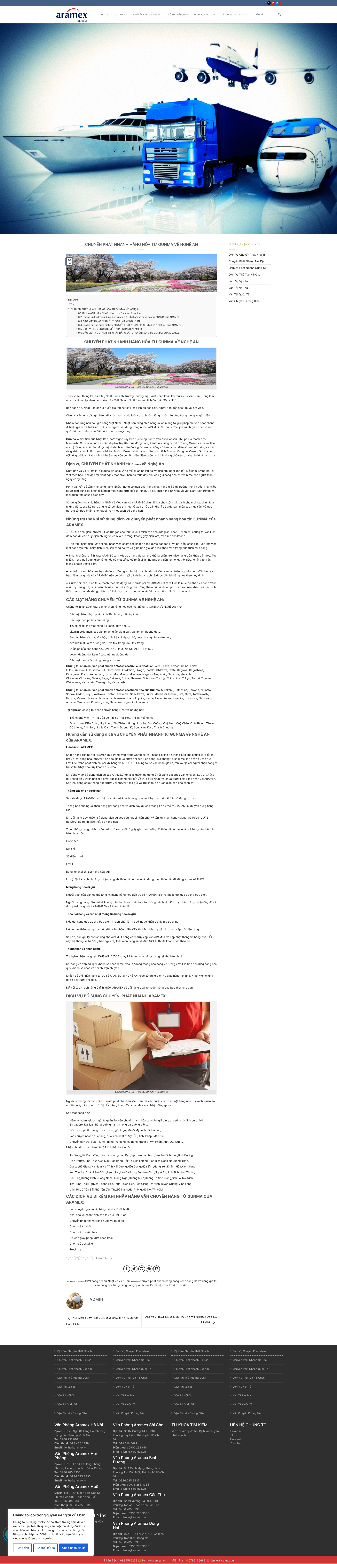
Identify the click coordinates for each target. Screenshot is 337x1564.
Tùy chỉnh (22, 1547)
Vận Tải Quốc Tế (239, 294)
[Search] (279, 15)
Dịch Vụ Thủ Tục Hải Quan (245, 274)
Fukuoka (79, 670)
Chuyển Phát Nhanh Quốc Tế (247, 267)
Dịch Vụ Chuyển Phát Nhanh (247, 254)
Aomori (175, 666)
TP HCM (157, 1189)
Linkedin (235, 1431)
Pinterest (235, 1439)
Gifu (103, 670)
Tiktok (234, 1435)
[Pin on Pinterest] (149, 1268)
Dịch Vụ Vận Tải (203, 14)
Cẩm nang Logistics (234, 14)
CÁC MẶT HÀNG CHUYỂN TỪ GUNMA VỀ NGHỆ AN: (111, 321)
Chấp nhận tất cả (74, 1547)
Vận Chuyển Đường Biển (244, 301)
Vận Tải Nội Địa (238, 287)
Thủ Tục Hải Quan (177, 14)
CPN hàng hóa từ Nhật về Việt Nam (107, 1281)
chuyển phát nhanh (152, 1281)
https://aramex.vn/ (139, 754)
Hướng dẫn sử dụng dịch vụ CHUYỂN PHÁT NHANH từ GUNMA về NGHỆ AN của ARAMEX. (132, 325)
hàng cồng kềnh (175, 1281)
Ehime (194, 666)
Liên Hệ (259, 14)
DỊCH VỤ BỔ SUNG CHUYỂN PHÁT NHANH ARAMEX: (112, 328)
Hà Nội (147, 1189)
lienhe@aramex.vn (75, 1447)
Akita (166, 666)
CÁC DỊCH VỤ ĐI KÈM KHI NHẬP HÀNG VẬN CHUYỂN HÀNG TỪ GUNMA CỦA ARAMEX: (131, 332)
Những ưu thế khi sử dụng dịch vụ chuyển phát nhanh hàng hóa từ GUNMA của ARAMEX (131, 317)
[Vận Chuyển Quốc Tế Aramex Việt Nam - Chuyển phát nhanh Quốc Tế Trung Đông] (73, 14)
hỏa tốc (149, 1285)
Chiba (184, 666)
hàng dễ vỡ (194, 1281)
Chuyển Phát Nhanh (145, 14)
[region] (51, 1532)
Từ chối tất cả (45, 1547)
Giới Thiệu (120, 14)
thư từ (168, 1285)
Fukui (69, 670)
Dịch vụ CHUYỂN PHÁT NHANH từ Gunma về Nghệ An (112, 313)
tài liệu (159, 1285)
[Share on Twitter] (134, 1268)
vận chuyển (179, 1285)
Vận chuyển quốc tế (184, 1431)
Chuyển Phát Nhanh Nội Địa (246, 261)
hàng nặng (120, 1285)
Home (104, 14)
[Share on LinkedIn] (156, 1268)
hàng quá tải (136, 1285)
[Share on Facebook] (126, 1268)
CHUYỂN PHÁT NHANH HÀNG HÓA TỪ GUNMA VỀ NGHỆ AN (105, 309)
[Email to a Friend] (141, 1268)
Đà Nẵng (122, 1189)
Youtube (235, 1443)
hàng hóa (107, 1285)
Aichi (158, 666)
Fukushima (93, 670)
